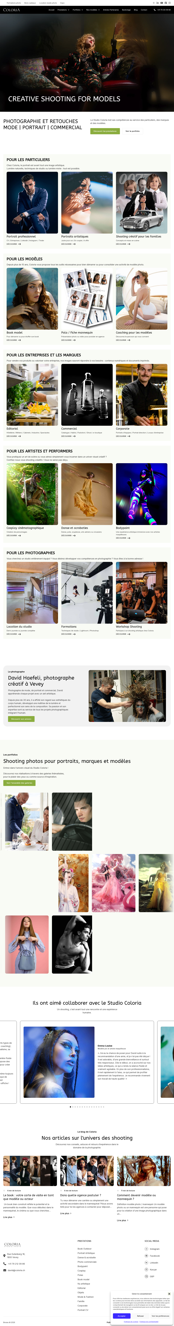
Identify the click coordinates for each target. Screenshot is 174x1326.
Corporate (82, 1305)
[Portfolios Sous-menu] (82, 10)
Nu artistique (84, 1283)
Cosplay (82, 1270)
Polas (80, 1275)
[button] (169, 1294)
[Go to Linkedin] (154, 3)
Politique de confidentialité (149, 1322)
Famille (81, 1301)
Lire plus (7, 1217)
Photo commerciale (87, 1262)
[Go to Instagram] (170, 3)
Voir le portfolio (133, 131)
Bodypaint (83, 1266)
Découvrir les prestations (105, 131)
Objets (81, 1292)
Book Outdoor (84, 1248)
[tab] (70, 1107)
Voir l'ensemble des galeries (19, 783)
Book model (83, 1279)
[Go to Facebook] (166, 3)
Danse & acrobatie (87, 1257)
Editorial (81, 1288)
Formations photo (14, 3)
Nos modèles (91, 10)
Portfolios (76, 10)
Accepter (122, 1316)
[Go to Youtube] (161, 3)
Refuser (140, 1316)
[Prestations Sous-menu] (68, 10)
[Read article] (30, 1171)
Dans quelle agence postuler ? (80, 1195)
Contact (144, 10)
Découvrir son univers (21, 719)
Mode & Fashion (86, 1297)
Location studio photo (48, 3)
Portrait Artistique (86, 1253)
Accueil (51, 10)
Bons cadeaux (30, 3)
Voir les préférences (160, 1316)
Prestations (62, 10)
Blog (136, 10)
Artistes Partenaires (111, 10)
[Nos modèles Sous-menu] (99, 10)
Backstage (126, 10)
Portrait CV (83, 1310)
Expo (62, 3)
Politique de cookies (131, 1322)
